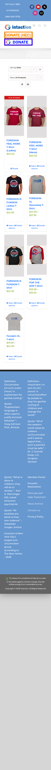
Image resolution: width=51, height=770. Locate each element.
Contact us (34, 510)
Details (15, 168)
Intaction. (25, 588)
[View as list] (28, 84)
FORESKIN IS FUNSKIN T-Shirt (14, 284)
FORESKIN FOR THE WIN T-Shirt (36, 282)
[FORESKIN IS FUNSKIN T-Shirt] (14, 256)
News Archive (35, 503)
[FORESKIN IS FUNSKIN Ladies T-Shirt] (14, 185)
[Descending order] (40, 69)
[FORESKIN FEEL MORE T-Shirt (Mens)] (37, 117)
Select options (34, 167)
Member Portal (36, 477)
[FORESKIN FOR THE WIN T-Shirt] (37, 255)
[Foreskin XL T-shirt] (14, 322)
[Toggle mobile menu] (45, 25)
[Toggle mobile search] (39, 25)
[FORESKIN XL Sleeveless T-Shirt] (37, 184)
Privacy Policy (35, 516)
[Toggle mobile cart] (33, 25)
